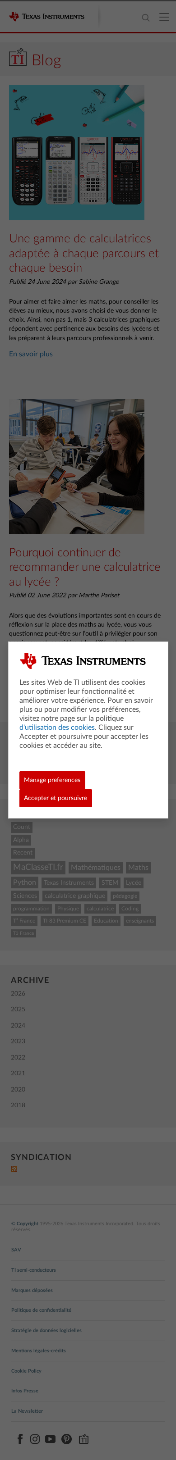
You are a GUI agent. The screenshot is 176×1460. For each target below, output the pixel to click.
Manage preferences (52, 780)
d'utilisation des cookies (57, 727)
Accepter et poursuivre (55, 798)
